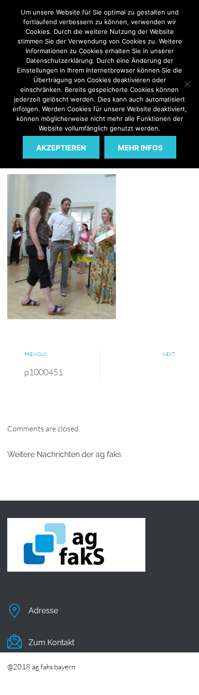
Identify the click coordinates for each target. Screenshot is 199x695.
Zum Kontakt (51, 642)
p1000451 (43, 372)
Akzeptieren (61, 147)
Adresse (43, 610)
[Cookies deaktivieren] (187, 84)
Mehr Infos (140, 147)
